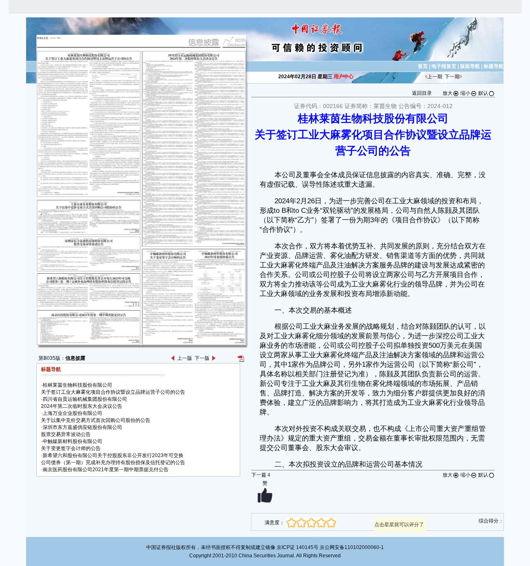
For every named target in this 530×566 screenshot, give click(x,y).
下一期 (452, 76)
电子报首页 (443, 66)
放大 (448, 93)
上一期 (434, 76)
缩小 (465, 93)
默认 (483, 93)
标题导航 (494, 66)
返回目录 (422, 93)
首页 (423, 66)
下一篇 (260, 475)
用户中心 (344, 76)
